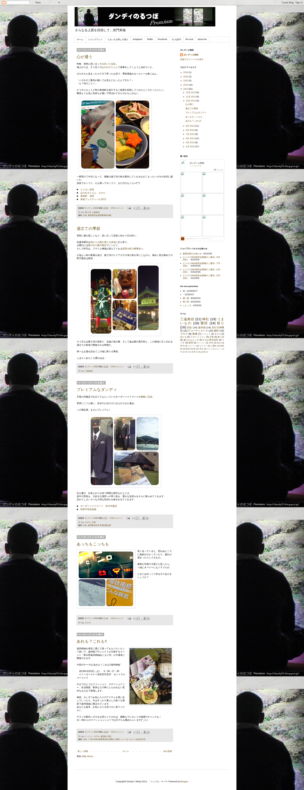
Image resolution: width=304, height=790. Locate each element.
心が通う (85, 57)
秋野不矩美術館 (88, 509)
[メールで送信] (135, 208)
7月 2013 (190, 134)
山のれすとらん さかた (93, 192)
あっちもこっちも (93, 544)
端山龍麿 (201, 352)
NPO (182, 346)
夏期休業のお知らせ (192, 253)
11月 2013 (191, 96)
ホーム (80, 39)
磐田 (204, 323)
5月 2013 (190, 142)
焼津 (193, 352)
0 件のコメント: (118, 208)
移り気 (186, 301)
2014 (186, 85)
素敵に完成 (146, 396)
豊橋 (194, 333)
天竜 (94, 522)
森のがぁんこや (191, 340)
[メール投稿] (129, 208)
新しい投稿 (83, 751)
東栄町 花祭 (87, 196)
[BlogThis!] (138, 208)
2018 (186, 72)
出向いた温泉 (109, 64)
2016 (186, 76)
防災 (219, 343)
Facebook (162, 39)
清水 (201, 349)
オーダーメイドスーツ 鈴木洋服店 (98, 506)
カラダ (88, 623)
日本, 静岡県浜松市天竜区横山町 (97, 525)
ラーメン (201, 343)
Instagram (137, 39)
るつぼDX (176, 39)
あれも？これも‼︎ (92, 641)
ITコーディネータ (198, 330)
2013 (186, 89)
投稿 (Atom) (87, 756)
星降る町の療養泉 (131, 248)
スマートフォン (198, 337)
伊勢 (211, 343)
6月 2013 (190, 138)
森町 (216, 330)
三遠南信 (96, 212)
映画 (188, 349)
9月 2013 (190, 126)
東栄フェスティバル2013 (93, 199)
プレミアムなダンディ (97, 389)
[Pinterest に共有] (148, 208)
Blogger (184, 781)
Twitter (150, 39)
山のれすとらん (110, 67)
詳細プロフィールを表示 (191, 59)
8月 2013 (190, 130)
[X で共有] (141, 208)
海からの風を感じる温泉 (103, 242)
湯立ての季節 (88, 228)
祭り (220, 323)
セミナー (203, 346)
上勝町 (214, 346)
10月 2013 (191, 101)
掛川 (187, 352)
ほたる (183, 337)
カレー (218, 349)
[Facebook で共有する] (145, 208)
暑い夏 (186, 298)
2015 (186, 80)
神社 (205, 319)
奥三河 (88, 212)
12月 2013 (191, 92)
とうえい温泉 (87, 189)
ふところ (187, 305)
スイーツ (192, 346)
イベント (89, 736)
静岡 (191, 343)
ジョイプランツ (95, 39)
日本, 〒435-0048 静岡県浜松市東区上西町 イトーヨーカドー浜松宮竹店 (114, 739)
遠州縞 (103, 736)
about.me (202, 39)
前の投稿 (167, 751)
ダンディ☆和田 (191, 55)
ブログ (184, 333)
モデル (88, 522)
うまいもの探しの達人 (117, 39)
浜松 (109, 736)
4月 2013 (190, 146)
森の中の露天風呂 (97, 245)
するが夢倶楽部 (210, 340)
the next (189, 39)
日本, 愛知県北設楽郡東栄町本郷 (97, 215)
